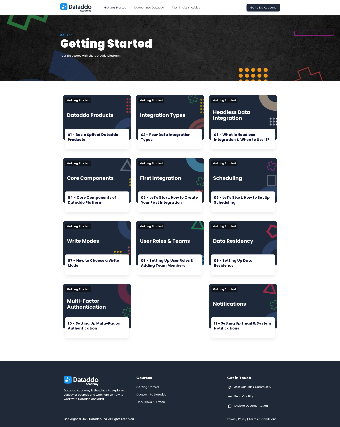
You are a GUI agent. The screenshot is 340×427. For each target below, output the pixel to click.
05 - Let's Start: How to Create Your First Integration (169, 200)
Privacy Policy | (238, 419)
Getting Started (115, 7)
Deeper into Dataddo (149, 7)
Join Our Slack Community (252, 387)
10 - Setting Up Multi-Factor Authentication (94, 326)
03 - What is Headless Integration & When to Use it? (241, 137)
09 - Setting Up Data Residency (233, 263)
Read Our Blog (244, 396)
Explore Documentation (251, 406)
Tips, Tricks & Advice (186, 7)
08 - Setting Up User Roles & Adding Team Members (167, 263)
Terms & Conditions (262, 419)
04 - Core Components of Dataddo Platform (92, 200)
